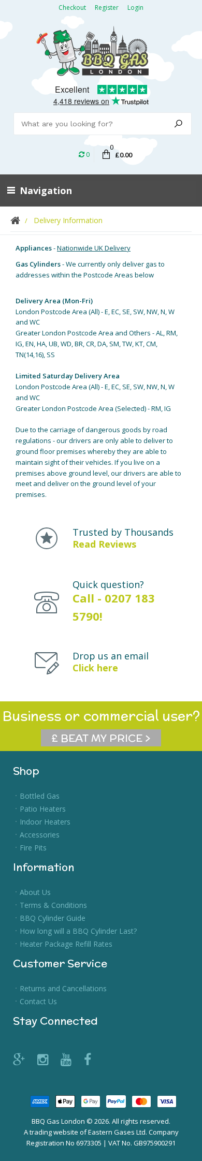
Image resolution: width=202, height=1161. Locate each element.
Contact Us (38, 1001)
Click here (95, 668)
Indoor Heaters (45, 822)
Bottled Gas (40, 796)
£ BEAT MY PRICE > (101, 737)
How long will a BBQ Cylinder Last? (78, 931)
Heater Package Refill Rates (66, 944)
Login (135, 7)
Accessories (40, 835)
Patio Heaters (43, 809)
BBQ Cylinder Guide (52, 918)
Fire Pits (33, 848)
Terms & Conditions (53, 905)
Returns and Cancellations (63, 988)
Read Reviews (104, 544)
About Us (35, 892)
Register (107, 7)
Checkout (72, 7)
